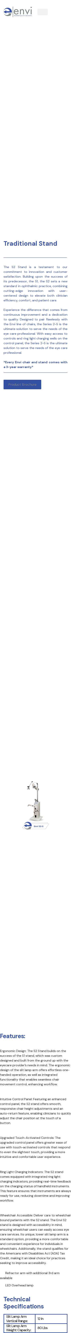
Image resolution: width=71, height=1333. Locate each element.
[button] (42, 12)
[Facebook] (60, 7)
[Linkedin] (60, 17)
